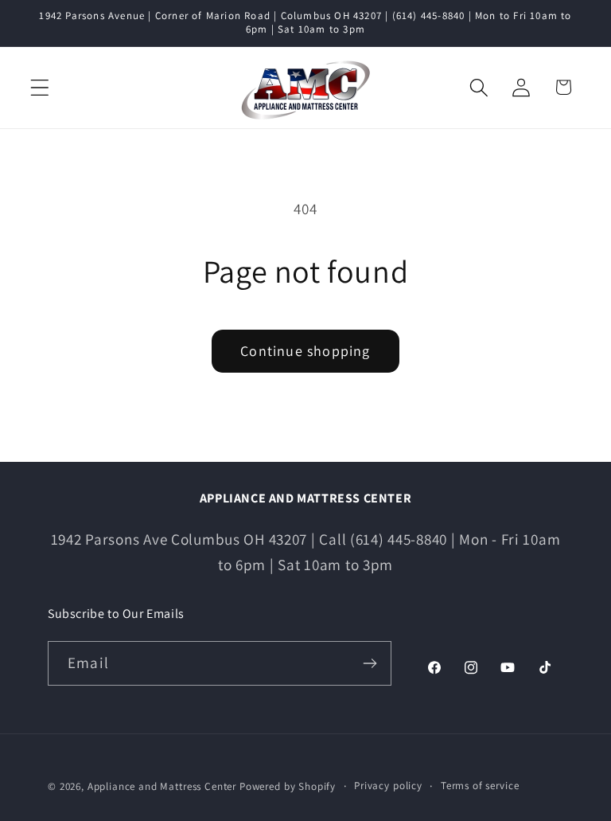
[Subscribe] (369, 663)
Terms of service (480, 785)
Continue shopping (305, 351)
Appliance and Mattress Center (162, 786)
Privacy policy (388, 785)
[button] (40, 87)
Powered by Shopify (287, 786)
